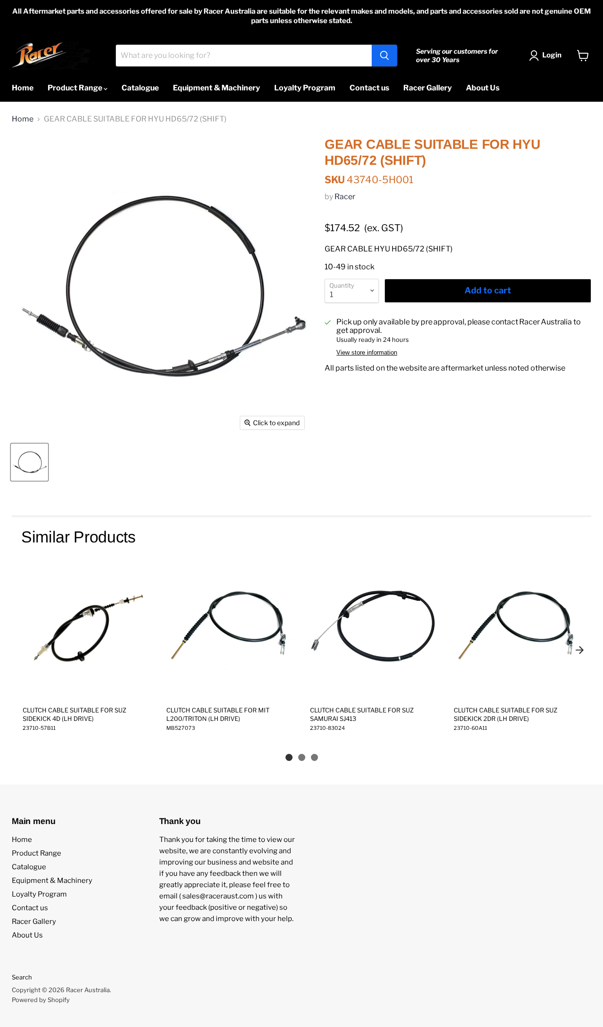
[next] (579, 649)
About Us (482, 87)
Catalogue (140, 87)
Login (552, 55)
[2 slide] (301, 757)
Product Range (76, 87)
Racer (344, 196)
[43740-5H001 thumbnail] (29, 462)
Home (22, 87)
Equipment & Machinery (216, 87)
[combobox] (244, 55)
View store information (366, 352)
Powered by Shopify (41, 999)
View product (85, 689)
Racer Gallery (427, 87)
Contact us (369, 87)
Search (22, 977)
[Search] (384, 55)
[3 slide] (314, 757)
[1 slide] (289, 757)
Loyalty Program (304, 87)
